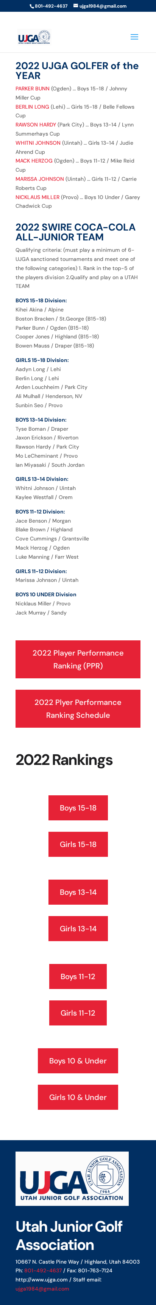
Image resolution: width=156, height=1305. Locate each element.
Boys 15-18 (78, 808)
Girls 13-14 (78, 929)
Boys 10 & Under (78, 1061)
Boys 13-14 (78, 892)
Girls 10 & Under (78, 1097)
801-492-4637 (43, 1270)
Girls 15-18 (78, 844)
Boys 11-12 (78, 976)
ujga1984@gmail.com (42, 1288)
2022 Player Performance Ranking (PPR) (78, 659)
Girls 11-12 (78, 1013)
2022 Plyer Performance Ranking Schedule (78, 708)
